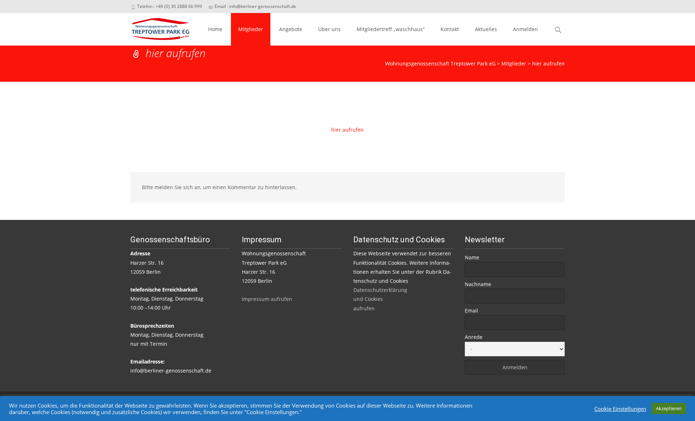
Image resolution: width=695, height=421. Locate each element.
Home (215, 29)
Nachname (478, 284)
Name (472, 257)
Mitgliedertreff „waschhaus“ (391, 29)
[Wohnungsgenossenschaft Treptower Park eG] (155, 27)
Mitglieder (250, 29)
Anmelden (525, 29)
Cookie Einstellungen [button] (620, 408)
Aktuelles (486, 29)
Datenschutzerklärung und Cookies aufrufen (380, 298)
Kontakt (450, 29)
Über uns (329, 29)
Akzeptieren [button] (669, 408)
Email (471, 310)
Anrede (474, 336)
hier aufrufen (347, 129)
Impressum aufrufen (267, 298)
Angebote (290, 29)
